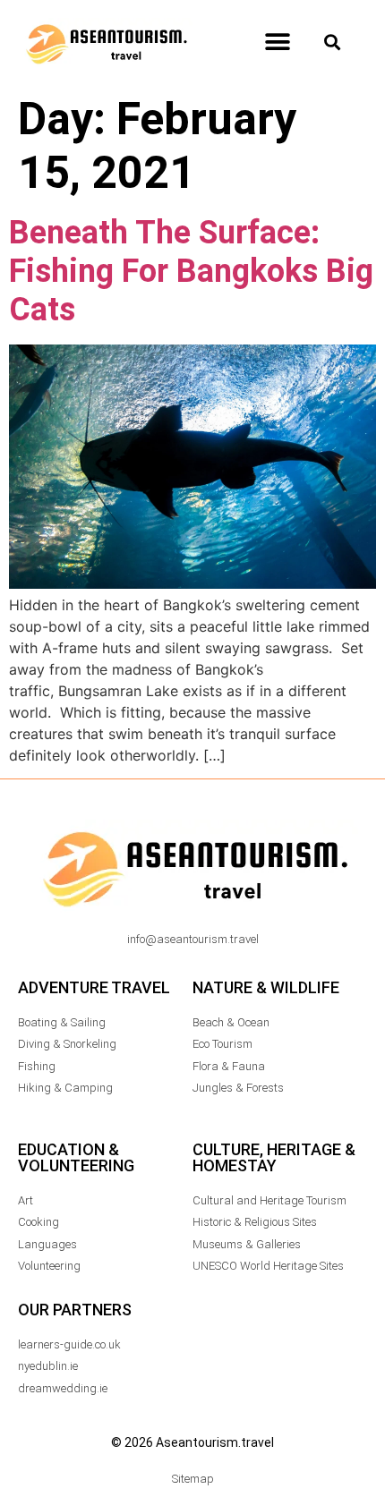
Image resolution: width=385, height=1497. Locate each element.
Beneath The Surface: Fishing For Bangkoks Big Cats (191, 271)
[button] (277, 42)
